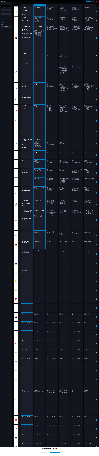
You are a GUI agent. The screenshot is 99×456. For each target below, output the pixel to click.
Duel (49, 55)
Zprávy (25, 141)
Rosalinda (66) (51, 178)
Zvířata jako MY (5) (39, 232)
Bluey (62, 64)
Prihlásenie (92, 1)
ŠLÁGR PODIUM (88, 241)
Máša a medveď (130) (64, 28)
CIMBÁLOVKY (38, 260)
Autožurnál (50, 8)
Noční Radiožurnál (88, 389)
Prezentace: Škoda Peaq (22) (40, 210)
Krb (24, 304)
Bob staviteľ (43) (38, 33)
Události (62, 141)
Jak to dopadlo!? (26, 162)
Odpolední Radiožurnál (27, 389)
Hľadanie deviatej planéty (77, 67)
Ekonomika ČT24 (38, 146)
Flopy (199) (25, 29)
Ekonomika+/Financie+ (77, 109)
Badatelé (87, 160)
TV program (10, 1)
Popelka (37, 160)
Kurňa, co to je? (63, 181)
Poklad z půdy (51, 162)
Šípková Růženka (76, 179)
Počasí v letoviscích (64, 142)
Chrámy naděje (63, 203)
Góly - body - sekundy (64, 56)
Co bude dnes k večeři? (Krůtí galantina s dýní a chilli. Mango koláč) (65, 179)
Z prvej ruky (25, 85)
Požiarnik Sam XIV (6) (89, 26)
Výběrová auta (26, 20)
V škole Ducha (51, 187)
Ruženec (62, 188)
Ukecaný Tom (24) (38, 35)
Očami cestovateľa (63, 105)
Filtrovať (2, 24)
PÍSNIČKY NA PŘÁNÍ (26, 244)
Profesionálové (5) (76, 171)
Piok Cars (25, 13)
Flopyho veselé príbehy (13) (77, 28)
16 (10, 18)
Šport (49, 106)
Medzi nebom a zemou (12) (40, 187)
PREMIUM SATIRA (51, 250)
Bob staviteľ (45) (76, 29)
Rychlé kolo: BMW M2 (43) (90, 214)
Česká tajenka (26, 160)
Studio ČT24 (25, 143)
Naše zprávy (63, 160)
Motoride (50, 9)
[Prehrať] (25, 8)
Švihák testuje (26, 11)
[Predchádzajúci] (19, 11)
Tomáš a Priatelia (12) (89, 32)
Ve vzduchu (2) (38, 231)
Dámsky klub (25, 53)
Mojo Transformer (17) (89, 30)
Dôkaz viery (50, 190)
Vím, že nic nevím (76, 161)
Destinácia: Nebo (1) (51, 189)
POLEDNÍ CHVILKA (26, 241)
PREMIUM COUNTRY (64, 250)
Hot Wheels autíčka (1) (52, 32)
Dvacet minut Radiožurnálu (40, 389)
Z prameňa (62, 189)
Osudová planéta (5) (76, 66)
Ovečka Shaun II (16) (89, 31)
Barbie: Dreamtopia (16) (52, 29)
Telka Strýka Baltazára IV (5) (40, 30)
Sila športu (75, 108)
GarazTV (25, 14)
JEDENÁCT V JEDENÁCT (77, 261)
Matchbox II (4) (88, 29)
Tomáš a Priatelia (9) (27, 26)
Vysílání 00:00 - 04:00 (89, 322)
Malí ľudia (62, 72)
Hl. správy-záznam (88, 109)
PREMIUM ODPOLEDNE (27, 250)
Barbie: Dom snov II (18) (77, 27)
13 (6, 18)
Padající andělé (38, 200)
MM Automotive (63, 10)
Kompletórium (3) (76, 188)
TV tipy (7, 1)
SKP (74, 241)
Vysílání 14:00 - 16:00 (27, 322)
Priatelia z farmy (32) (89, 28)
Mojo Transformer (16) (64, 31)
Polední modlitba (26, 200)
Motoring (37, 10)
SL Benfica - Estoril (76, 9)
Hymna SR (87, 89)
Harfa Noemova (88, 200)
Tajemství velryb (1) (76, 178)
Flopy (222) (50, 30)
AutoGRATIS (75, 20)
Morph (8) (37, 28)
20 (6, 19)
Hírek (87, 84)
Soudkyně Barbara (38, 169)
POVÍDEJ (50, 241)
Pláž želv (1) (75, 231)
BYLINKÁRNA (26, 242)
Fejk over (62, 106)
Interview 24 (63, 83)
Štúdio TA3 (50, 107)
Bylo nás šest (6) (26, 120)
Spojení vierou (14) (51, 188)
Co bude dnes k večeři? (64, 162)
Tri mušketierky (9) (51, 26)
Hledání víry (75, 201)
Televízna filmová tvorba (27, 64)
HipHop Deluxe (76, 296)
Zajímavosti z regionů (64, 130)
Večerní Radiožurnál (64, 390)
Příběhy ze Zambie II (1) (52, 232)
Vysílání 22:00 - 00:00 (77, 322)
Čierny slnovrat (26, 63)
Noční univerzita (38, 202)
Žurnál (25, 105)
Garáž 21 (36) (63, 212)
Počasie (62, 85)
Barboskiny (25, 270)
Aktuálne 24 (25, 86)
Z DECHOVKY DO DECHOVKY (78, 260)
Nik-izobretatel (88, 269)
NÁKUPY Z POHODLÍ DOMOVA (40, 261)
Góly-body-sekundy (64, 90)
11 (3, 18)
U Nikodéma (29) (76, 189)
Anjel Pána (25, 187)
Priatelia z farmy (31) (27, 37)
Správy (25, 83)
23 (10, 19)
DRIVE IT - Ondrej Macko (52, 17)
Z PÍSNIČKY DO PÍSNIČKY (64, 261)
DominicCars (25, 7)
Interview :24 (38, 85)
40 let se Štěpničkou (51, 200)
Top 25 (50, 296)
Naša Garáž (63, 18)
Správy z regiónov (51, 86)
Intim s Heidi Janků (89, 162)
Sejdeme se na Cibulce (77, 162)
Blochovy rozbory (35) (64, 211)
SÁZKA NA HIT (38, 241)
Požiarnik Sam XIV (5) (39, 34)
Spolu (62, 187)
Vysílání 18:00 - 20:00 (52, 322)
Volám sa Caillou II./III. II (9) (27, 30)
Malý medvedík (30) (26, 32)
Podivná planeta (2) (76, 232)
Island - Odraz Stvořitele (89, 202)
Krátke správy (51, 54)
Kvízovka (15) (88, 188)
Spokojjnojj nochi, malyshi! (65, 269)
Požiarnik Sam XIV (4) (64, 26)
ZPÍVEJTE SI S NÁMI (51, 260)
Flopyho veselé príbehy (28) (65, 27)
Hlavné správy (63, 107)
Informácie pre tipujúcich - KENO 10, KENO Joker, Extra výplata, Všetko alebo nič (77, 65)
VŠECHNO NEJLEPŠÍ (39, 242)
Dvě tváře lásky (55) (39, 178)
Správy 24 (87, 83)
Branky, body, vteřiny (64, 120)
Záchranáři (37, 162)
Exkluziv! (87, 172)
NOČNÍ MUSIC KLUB (89, 250)
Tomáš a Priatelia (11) (64, 29)
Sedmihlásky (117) (63, 200)
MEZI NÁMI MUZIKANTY (27, 260)
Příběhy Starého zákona (64, 201)
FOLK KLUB (75, 250)
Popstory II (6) (38, 64)
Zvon (24, 205)
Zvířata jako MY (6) (51, 231)
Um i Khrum (50, 269)
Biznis (49, 109)
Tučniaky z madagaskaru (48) (53, 28)
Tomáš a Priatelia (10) (39, 32)
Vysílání (25, 313)
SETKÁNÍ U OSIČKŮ (51, 261)
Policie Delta (38, 161)
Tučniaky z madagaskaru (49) (65, 30)
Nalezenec (62, 202)
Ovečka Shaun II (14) (39, 26)
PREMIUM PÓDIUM (39, 251)
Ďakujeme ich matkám (27, 190)
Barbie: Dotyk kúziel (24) (89, 27)
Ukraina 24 (25, 151)
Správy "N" (62, 86)
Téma (24, 108)
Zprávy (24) (37, 212)
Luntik (25, 269)
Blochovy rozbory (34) (64, 210)
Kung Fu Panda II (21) (52, 27)
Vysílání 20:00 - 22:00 (64, 322)
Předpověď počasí (51, 144)
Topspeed (62, 8)
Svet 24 (50, 85)
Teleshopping (26, 251)
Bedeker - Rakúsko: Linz (64, 84)
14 (7, 18)
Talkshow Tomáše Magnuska (90, 178)
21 (7, 19)
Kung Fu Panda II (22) (77, 26)
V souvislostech (88, 201)
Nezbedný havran (63, 67)
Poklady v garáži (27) (39, 216)
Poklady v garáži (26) (39, 215)
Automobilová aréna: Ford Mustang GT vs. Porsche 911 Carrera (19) (28, 213)
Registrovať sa (88, 1)
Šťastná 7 (50, 160)
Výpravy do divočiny (51, 203)
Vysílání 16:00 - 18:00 (39, 322)
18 (3, 19)
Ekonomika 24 (51, 84)
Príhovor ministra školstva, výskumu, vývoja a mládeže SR (65, 55)
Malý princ (75, 200)
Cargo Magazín (38, 11)
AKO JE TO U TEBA (64, 241)
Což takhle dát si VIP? (52, 179)
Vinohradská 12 (63, 388)
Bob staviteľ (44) (51, 31)
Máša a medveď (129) (39, 31)
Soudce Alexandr (26, 172)
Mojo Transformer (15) (39, 29)
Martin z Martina (26, 10)
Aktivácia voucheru (15, 1)
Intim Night (87, 171)
